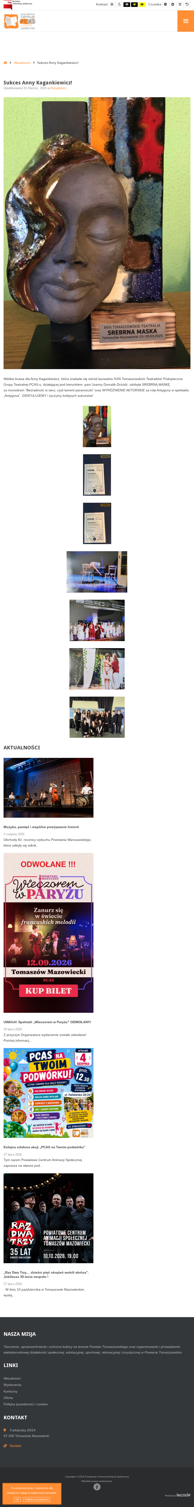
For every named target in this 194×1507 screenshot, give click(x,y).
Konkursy (11, 1391)
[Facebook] (97, 1486)
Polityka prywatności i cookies (26, 1404)
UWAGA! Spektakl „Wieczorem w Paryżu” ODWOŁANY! (47, 1022)
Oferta (8, 1398)
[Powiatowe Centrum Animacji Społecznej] (21, 21)
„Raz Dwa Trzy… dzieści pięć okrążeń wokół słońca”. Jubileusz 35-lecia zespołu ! (46, 1275)
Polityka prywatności (36, 1499)
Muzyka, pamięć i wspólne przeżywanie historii (41, 827)
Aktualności (22, 63)
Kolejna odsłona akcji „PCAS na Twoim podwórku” (44, 1147)
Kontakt (15, 1446)
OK (17, 1499)
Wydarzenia (12, 1385)
